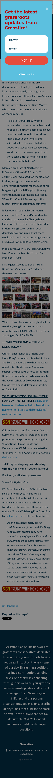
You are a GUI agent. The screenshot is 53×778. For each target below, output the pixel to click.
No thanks (27, 74)
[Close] (47, 8)
